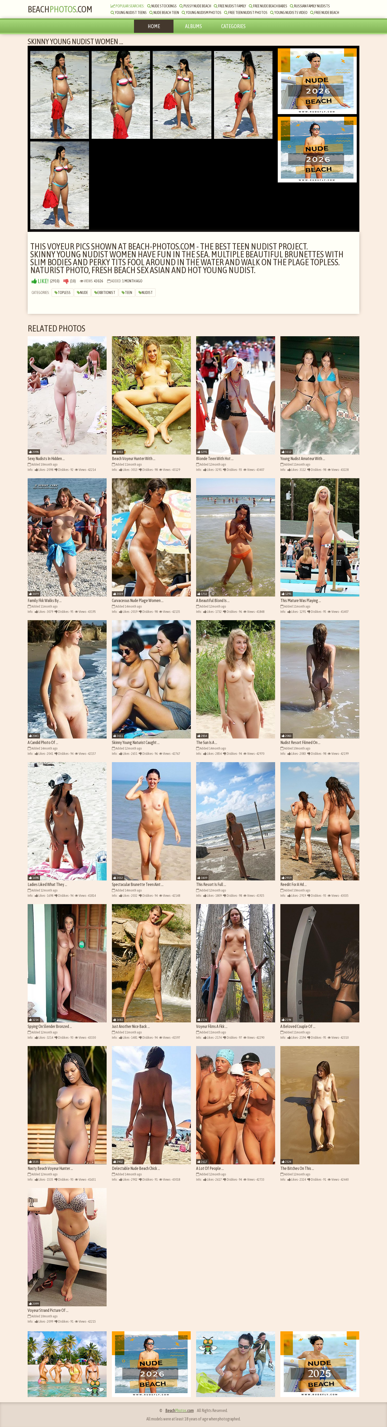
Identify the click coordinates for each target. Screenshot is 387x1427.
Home (154, 26)
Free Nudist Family (231, 6)
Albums (193, 26)
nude (84, 293)
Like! (43, 281)
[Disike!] (66, 281)
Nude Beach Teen (166, 12)
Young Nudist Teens (130, 12)
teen (128, 293)
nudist (147, 293)
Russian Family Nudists (312, 6)
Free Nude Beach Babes (269, 6)
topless (64, 293)
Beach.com (60, 9)
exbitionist (106, 293)
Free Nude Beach (326, 12)
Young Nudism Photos (203, 12)
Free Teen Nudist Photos (247, 12)
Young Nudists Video (290, 12)
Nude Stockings (164, 6)
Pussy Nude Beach (197, 6)
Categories (233, 26)
